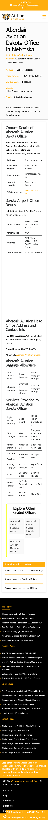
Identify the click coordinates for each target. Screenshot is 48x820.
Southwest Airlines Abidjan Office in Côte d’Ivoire (23, 696)
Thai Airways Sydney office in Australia (19, 748)
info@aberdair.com (23, 97)
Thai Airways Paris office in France (17, 735)
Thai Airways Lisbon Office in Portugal (18, 614)
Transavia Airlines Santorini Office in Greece (21, 678)
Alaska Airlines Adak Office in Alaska (17, 640)
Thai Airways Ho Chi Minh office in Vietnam (21, 726)
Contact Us (8, 800)
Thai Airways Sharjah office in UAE (17, 752)
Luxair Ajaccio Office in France (15, 713)
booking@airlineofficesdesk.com (25, 5)
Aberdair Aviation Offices (28, 355)
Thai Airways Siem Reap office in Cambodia (21, 744)
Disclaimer (8, 806)
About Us (7, 790)
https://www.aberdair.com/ (19, 91)
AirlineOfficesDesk (14, 55)
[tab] (44, 17)
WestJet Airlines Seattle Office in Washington (22, 662)
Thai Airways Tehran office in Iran (16, 730)
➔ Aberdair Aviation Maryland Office (15, 546)
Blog (5, 795)
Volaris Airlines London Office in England (19, 674)
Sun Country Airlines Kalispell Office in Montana (23, 691)
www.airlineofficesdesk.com (24, 781)
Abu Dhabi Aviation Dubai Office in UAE (19, 653)
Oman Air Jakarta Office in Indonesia (18, 704)
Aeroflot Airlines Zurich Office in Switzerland (21, 627)
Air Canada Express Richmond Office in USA (21, 636)
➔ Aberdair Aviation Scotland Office (15, 526)
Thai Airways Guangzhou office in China (19, 739)
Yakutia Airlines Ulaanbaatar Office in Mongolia (22, 658)
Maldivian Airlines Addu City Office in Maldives (22, 709)
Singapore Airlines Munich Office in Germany (21, 700)
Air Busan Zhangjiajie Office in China (17, 631)
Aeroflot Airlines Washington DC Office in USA (22, 623)
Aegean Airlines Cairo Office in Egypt (18, 618)
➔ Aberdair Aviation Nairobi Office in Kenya (31, 528)
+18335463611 (25, 2)
